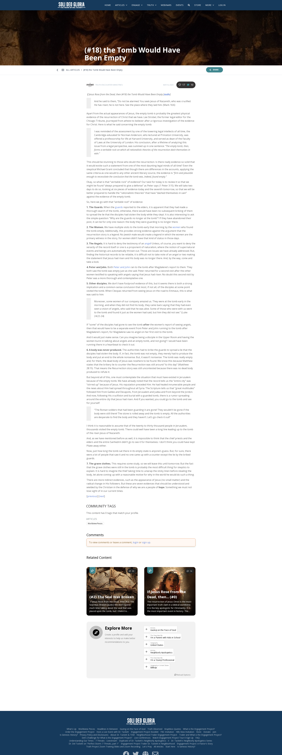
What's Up (71, 729)
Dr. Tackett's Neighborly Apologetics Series (191, 740)
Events (179, 5)
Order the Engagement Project (79, 731)
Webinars (166, 5)
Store (197, 5)
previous (92, 496)
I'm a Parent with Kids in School (165, 638)
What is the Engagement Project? (199, 729)
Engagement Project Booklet (144, 731)
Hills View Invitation (185, 731)
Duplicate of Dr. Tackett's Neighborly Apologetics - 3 (144, 740)
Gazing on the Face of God (163, 630)
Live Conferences (142, 737)
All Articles (73, 69)
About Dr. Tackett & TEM (122, 734)
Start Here (170, 746)
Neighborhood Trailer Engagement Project (157, 734)
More (208, 5)
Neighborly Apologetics (161, 653)
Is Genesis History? (69, 734)
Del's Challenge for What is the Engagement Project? (107, 737)
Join (214, 731)
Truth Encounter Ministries (109, 84)
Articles (120, 5)
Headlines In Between (107, 729)
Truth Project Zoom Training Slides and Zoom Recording (113, 746)
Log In (221, 5)
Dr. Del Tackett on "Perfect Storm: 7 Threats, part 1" (94, 743)
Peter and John (122, 267)
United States (156, 645)
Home (108, 5)
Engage (136, 5)
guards (119, 207)
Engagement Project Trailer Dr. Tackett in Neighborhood (148, 743)
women (176, 227)
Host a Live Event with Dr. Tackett (112, 731)
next (101, 496)
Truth (150, 5)
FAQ (197, 737)
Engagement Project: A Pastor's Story (195, 743)
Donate (207, 731)
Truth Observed (154, 729)
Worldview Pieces (95, 523)
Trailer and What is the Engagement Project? (200, 734)
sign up (146, 542)
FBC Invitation (167, 731)
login (135, 542)
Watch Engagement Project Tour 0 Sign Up (173, 737)
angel (148, 243)
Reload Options (183, 674)
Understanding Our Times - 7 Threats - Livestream (93, 740)
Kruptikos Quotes (172, 729)
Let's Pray (147, 746)
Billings (153, 668)
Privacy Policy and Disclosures (94, 734)
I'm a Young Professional (162, 660)
